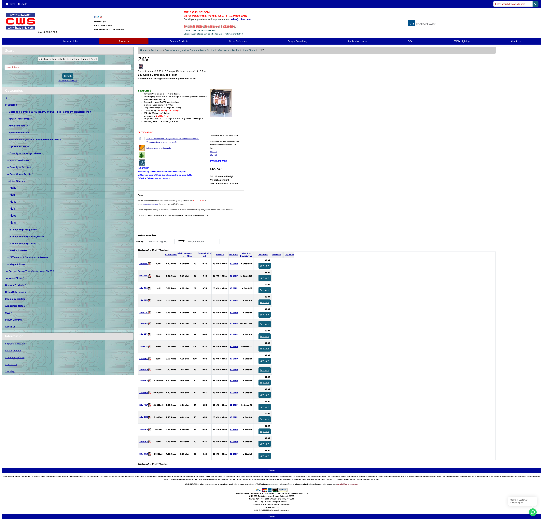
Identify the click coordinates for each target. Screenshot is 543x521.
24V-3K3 (143, 380)
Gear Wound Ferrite (228, 50)
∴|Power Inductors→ (17, 132)
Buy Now (264, 265)
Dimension (263, 254)
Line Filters (249, 50)
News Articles (70, 41)
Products (124, 41)
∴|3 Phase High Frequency (21, 229)
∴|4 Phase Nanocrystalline (20, 243)
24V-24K (143, 323)
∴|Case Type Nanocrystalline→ (23, 153)
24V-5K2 (143, 417)
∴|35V (11, 222)
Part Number (171, 254)
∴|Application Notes (17, 146)
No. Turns (233, 254)
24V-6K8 (213, 155)
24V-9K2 (143, 454)
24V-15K (143, 276)
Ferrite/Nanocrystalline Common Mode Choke (189, 50)
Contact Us (11, 364)
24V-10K (143, 263)
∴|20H (11, 195)
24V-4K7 (143, 405)
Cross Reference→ (15, 292)
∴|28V (11, 215)
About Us (515, 41)
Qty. (287, 254)
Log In (23, 4)
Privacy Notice (13, 350)
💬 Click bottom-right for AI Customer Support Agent (68, 59)
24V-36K (143, 358)
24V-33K (143, 346)
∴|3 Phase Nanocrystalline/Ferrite (25, 236)
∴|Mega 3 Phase (15, 264)
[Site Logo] (47, 21)
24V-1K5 (143, 300)
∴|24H (11, 208)
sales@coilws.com (150, 204)
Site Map (10, 371)
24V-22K (143, 312)
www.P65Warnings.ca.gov (347, 484)
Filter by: (140, 241)
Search (68, 76)
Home (11, 4)
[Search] (535, 4)
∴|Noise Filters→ (14, 278)
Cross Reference (238, 41)
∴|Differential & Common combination (27, 257)
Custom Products (179, 41)
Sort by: (181, 240)
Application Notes (357, 41)
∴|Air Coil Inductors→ (17, 125)
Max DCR (220, 254)
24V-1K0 (213, 152)
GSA (410, 41)
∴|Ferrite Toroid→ (16, 250)
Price (291, 254)
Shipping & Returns (15, 343)
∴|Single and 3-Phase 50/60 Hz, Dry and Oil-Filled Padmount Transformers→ (48, 111)
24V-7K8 (143, 441)
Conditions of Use (14, 357)
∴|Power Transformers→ (19, 118)
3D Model (276, 254)
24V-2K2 (143, 334)
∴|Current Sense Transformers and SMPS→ (29, 271)
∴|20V (11, 188)
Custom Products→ (16, 285)
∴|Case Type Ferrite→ (18, 167)
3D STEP (234, 264)
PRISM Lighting (461, 41)
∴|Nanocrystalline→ (17, 160)
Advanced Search (68, 80)
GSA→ (8, 312)
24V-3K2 (143, 369)
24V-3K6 (143, 392)
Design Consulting (297, 41)
